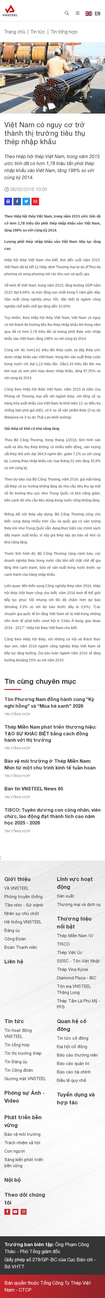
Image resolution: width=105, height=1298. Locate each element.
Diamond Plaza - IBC (76, 978)
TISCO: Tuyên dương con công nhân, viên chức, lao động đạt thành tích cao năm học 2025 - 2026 (52, 816)
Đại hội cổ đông (72, 1046)
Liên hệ (13, 961)
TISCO (63, 944)
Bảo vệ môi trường (22, 1134)
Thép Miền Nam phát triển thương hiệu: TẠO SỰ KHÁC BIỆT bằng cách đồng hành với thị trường (50, 733)
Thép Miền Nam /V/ (75, 935)
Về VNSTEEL (16, 888)
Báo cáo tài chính (74, 1072)
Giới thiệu (17, 879)
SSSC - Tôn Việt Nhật (78, 961)
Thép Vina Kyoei (72, 969)
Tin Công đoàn (18, 1070)
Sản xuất (65, 896)
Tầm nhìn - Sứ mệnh (23, 905)
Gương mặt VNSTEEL (25, 1078)
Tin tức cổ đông (72, 1038)
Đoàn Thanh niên (20, 947)
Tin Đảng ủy (15, 1061)
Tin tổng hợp (64, 31)
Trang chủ (14, 31)
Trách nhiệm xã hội (22, 1142)
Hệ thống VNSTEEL (22, 922)
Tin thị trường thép (23, 1053)
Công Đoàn (15, 939)
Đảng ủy (12, 930)
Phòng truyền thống (23, 896)
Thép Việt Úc (69, 952)
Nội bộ (12, 1180)
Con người (14, 1151)
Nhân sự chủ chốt (21, 913)
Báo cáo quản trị (73, 1063)
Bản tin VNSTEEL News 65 (33, 788)
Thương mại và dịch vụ (79, 904)
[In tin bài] (8, 201)
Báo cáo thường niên (77, 1055)
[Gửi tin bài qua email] (35, 201)
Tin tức (38, 31)
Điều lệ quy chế (71, 1080)
